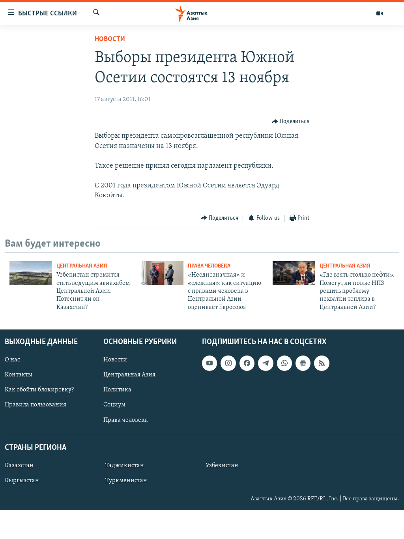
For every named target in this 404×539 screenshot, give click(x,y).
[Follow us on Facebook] (246, 363)
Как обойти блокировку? (39, 390)
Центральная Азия (81, 266)
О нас (12, 360)
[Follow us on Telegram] (265, 363)
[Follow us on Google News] (303, 363)
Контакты (18, 375)
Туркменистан (126, 480)
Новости (110, 39)
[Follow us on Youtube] (209, 363)
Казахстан (19, 465)
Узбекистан (222, 465)
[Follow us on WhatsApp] (284, 363)
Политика (117, 390)
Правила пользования (35, 405)
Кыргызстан (22, 480)
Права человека (209, 266)
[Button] (291, 121)
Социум (114, 405)
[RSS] (321, 363)
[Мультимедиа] (379, 13)
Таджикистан (124, 465)
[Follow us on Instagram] (228, 363)
